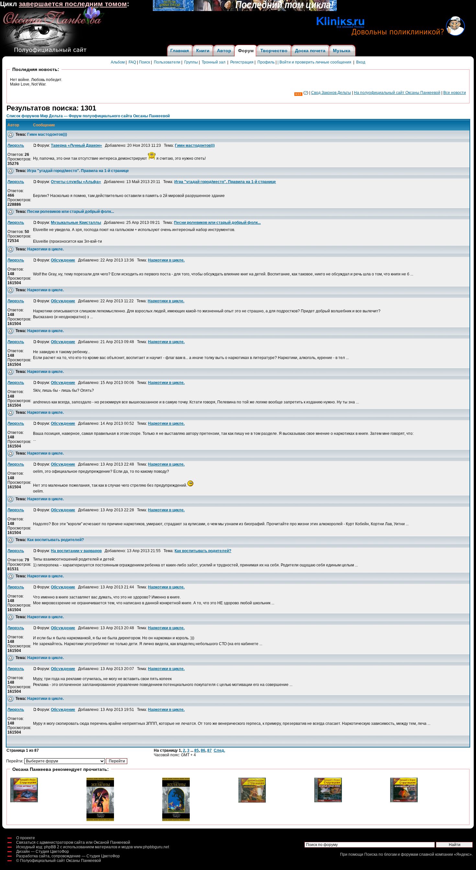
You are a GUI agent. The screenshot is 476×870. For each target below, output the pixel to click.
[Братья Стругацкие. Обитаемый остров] (252, 801)
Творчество (274, 50)
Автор (224, 50)
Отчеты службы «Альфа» (76, 182)
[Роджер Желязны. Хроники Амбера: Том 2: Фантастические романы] (176, 820)
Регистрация (242, 62)
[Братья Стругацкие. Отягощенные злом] (404, 801)
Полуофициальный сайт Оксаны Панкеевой (60, 860)
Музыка (341, 50)
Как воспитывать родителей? (55, 540)
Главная (179, 50)
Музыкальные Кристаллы (76, 222)
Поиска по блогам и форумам (391, 854)
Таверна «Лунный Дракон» (76, 145)
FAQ (132, 62)
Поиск (144, 62)
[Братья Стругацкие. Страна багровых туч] (24, 801)
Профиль (266, 62)
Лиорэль (15, 145)
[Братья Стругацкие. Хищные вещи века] (328, 801)
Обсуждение (63, 260)
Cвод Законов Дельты (331, 92)
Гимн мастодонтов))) (47, 134)
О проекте (25, 838)
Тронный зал (213, 62)
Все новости (454, 92)
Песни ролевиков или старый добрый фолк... (70, 211)
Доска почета (310, 50)
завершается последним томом (73, 4)
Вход (360, 62)
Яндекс (463, 854)
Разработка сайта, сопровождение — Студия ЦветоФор (68, 856)
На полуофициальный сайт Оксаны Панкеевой (397, 92)
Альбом (118, 62)
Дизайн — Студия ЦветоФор (42, 851)
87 (209, 750)
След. (219, 750)
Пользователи (167, 62)
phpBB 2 (51, 847)
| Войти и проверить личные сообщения (314, 62)
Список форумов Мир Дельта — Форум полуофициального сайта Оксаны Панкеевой (88, 116)
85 (196, 750)
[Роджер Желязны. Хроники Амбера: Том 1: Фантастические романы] (100, 820)
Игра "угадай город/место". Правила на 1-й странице (78, 170)
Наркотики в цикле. (45, 249)
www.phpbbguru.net (151, 847)
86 (203, 750)
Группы (191, 62)
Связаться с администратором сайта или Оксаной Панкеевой (73, 842)
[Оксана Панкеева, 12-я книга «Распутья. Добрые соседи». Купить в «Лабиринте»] (245, 9)
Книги (203, 50)
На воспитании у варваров (76, 551)
